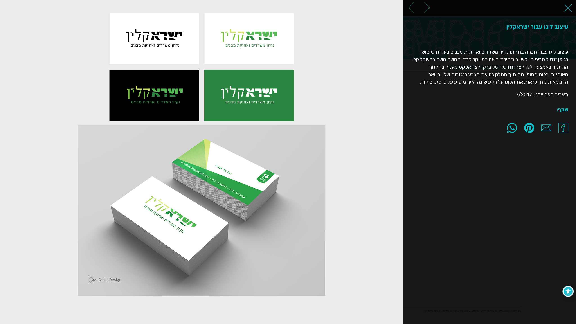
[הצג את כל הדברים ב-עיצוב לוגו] (568, 8)
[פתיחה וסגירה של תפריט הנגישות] (568, 291)
